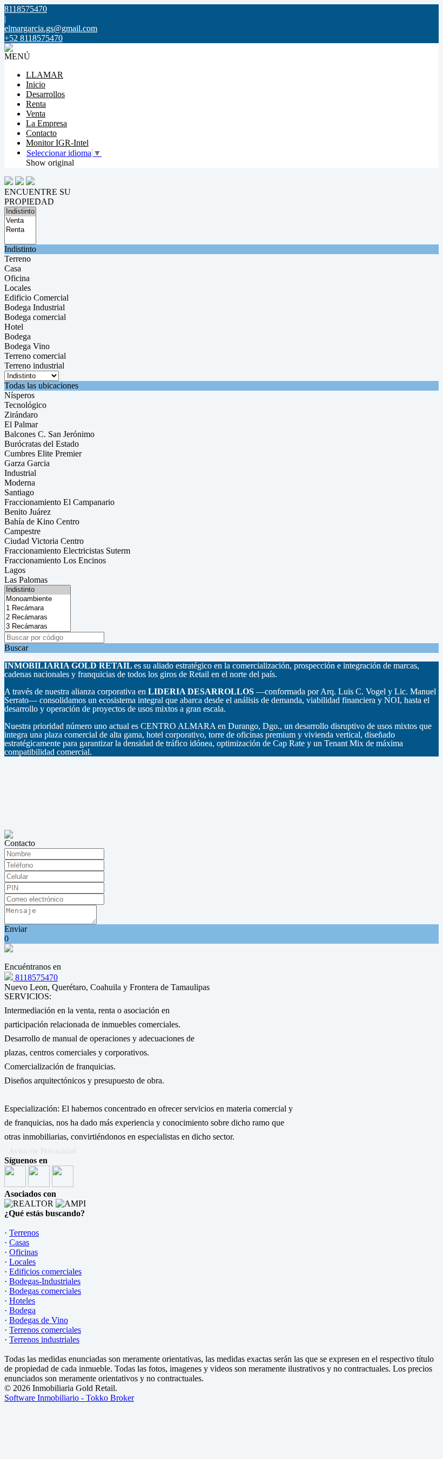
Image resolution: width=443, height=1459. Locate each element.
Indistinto (20, 249)
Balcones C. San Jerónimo (49, 434)
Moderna (19, 482)
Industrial (20, 473)
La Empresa (46, 123)
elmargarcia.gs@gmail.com (50, 28)
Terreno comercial (35, 355)
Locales (17, 287)
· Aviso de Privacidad (40, 1151)
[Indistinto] (20, 211)
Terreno (17, 258)
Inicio (35, 84)
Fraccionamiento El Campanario (59, 502)
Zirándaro (21, 414)
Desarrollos (45, 94)
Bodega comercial (35, 317)
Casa (12, 268)
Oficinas (23, 1252)
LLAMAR (44, 74)
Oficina (17, 278)
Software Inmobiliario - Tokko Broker (69, 1397)
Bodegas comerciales (45, 1291)
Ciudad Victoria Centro (44, 541)
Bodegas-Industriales (44, 1281)
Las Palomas (26, 579)
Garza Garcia (27, 463)
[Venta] (20, 221)
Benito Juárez (27, 511)
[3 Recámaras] (37, 626)
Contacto (41, 133)
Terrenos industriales (44, 1339)
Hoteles (22, 1300)
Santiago (19, 492)
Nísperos (19, 395)
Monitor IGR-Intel (57, 142)
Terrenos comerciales (45, 1329)
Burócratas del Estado (41, 443)
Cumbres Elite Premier (43, 453)
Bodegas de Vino (38, 1320)
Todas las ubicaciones (41, 385)
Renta (36, 103)
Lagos (14, 570)
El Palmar (21, 424)
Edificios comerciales (45, 1271)
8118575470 (35, 977)
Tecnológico (25, 405)
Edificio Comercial (36, 297)
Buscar (16, 647)
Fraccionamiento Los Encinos (55, 560)
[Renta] (20, 230)
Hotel (13, 326)
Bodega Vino (27, 346)
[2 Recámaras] (37, 617)
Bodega (17, 336)
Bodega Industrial (34, 307)
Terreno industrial (34, 365)
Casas (19, 1242)
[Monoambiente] (37, 599)
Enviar (15, 928)
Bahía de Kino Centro (41, 521)
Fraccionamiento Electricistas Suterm (67, 550)
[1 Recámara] (37, 608)
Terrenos (24, 1232)
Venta (35, 113)
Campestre (22, 531)
